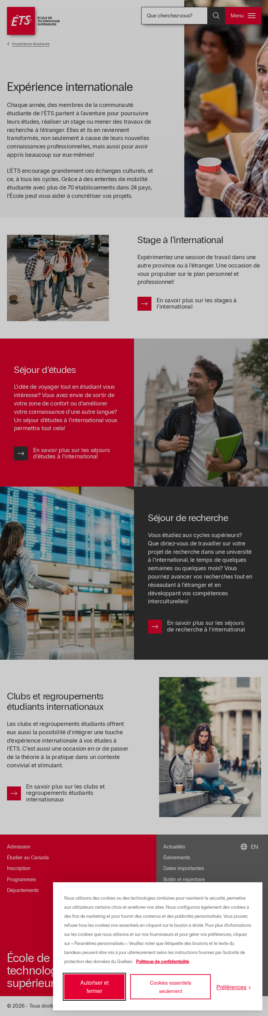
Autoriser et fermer (94, 986)
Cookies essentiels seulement (170, 986)
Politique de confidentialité (162, 961)
